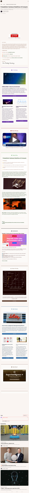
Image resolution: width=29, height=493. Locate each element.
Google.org (11, 88)
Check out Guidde (4, 260)
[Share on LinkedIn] (5, 13)
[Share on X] (2, 13)
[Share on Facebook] (1, 13)
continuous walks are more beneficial (16, 57)
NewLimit (11, 54)
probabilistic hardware (11, 52)
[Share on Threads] (3, 13)
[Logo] (1, 1)
